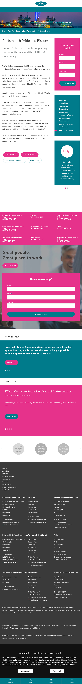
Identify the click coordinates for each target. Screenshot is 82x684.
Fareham (31, 497)
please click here (68, 664)
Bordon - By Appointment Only (14, 497)
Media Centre (7, 484)
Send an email (11, 154)
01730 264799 (13, 228)
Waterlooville (33, 572)
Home (4, 31)
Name (61, 54)
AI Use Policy (57, 625)
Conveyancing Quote (9, 487)
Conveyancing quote (15, 160)
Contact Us (6, 490)
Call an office (30, 154)
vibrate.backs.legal (36, 565)
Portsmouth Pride (44, 31)
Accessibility (6, 625)
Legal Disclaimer (34, 625)
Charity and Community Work (66, 114)
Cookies (65, 625)
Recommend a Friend (27, 628)
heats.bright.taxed (62, 597)
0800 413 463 (12, 239)
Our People (6, 479)
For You (5, 474)
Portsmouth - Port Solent (37, 535)
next (80, 449)
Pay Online (34, 160)
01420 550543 (12, 217)
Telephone (62, 71)
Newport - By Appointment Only (66, 497)
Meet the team (10, 265)
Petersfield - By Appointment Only (15, 535)
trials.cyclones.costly (11, 525)
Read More (11, 362)
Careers (5, 482)
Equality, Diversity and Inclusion (66, 125)
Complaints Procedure (20, 625)
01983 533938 (67, 217)
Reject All (57, 671)
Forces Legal (14, 628)
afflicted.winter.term (11, 562)
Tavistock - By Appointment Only (14, 572)
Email (61, 63)
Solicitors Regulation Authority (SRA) (60, 635)
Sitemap (38, 628)
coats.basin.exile (61, 560)
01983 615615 (64, 227)
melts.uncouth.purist (62, 527)
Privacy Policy (46, 625)
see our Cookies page (11, 664)
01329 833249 (67, 239)
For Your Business (8, 476)
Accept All (25, 671)
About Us (11, 31)
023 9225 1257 (37, 238)
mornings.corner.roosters (38, 600)
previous (2, 449)
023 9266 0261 (39, 227)
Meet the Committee (63, 102)
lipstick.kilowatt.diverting (38, 522)
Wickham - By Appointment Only (66, 572)
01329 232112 (36, 216)
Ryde (56, 535)
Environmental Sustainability (64, 119)
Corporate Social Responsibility (26, 31)
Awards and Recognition (63, 108)
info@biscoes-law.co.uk (12, 522)
